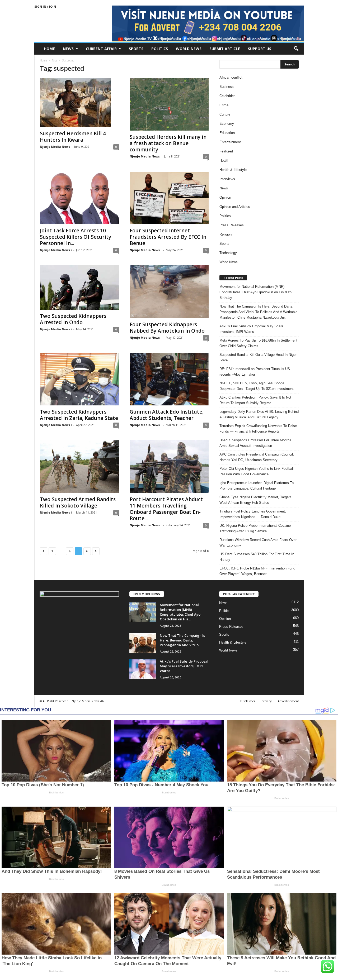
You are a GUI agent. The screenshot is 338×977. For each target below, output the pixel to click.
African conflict (230, 77)
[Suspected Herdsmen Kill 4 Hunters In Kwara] (79, 102)
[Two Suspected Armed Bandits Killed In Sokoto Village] (79, 466)
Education (227, 133)
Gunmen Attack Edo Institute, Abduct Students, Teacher (167, 415)
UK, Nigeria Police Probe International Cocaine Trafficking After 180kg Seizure (255, 528)
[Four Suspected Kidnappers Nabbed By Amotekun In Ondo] (169, 291)
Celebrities (227, 96)
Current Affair (101, 48)
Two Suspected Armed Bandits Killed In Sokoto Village (78, 502)
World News (188, 48)
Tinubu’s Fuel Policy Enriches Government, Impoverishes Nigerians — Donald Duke (252, 514)
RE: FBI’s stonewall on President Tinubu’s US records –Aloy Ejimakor (254, 371)
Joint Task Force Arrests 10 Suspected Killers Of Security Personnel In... (75, 237)
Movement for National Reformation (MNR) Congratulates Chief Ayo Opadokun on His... (180, 611)
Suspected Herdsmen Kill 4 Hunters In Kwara (73, 136)
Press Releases (231, 225)
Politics (159, 48)
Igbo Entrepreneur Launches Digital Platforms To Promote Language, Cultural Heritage (256, 485)
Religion (225, 234)
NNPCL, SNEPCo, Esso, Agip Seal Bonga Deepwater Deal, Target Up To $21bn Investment (256, 386)
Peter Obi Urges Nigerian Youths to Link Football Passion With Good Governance (256, 471)
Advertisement (288, 701)
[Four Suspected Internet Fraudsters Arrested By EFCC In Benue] (169, 198)
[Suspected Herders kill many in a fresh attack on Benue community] (169, 104)
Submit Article (224, 48)
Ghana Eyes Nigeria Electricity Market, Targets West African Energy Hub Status (255, 500)
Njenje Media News (55, 147)
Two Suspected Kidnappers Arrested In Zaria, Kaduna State (79, 415)
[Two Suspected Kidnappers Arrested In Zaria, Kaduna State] (79, 379)
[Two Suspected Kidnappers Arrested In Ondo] (79, 287)
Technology (228, 253)
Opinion (225, 197)
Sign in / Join (45, 6)
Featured (226, 151)
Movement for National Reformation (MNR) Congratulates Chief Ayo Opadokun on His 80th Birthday (255, 292)
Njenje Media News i (56, 250)
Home (49, 48)
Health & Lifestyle (233, 170)
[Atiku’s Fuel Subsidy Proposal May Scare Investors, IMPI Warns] (142, 669)
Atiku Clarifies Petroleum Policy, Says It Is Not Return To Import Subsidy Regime (255, 400)
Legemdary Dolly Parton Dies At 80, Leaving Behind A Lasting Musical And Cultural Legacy (259, 414)
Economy (226, 124)
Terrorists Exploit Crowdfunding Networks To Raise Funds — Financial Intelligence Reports (258, 428)
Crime (223, 105)
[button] (296, 49)
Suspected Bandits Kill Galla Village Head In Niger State (258, 357)
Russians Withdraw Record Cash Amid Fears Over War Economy (258, 542)
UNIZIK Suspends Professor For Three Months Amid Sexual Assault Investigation (255, 443)
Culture (224, 114)
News (68, 48)
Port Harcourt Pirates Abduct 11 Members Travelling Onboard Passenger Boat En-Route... (166, 509)
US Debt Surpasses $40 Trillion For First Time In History (256, 557)
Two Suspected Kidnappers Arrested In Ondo (73, 319)
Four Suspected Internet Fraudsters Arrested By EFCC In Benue (168, 237)
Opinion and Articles (234, 207)
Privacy (266, 701)
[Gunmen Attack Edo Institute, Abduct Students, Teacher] (169, 379)
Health (224, 160)
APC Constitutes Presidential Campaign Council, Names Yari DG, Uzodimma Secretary (256, 457)
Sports (136, 48)
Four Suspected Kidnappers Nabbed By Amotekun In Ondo (167, 327)
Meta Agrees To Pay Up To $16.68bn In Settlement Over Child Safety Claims (258, 343)
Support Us (259, 48)
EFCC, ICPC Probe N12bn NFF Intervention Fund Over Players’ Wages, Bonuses (257, 571)
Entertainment (230, 142)
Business (226, 87)
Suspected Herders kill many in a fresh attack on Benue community (168, 143)
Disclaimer (247, 701)
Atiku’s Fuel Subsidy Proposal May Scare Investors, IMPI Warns (251, 329)
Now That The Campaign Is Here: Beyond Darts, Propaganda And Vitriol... (182, 640)
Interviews (227, 179)
